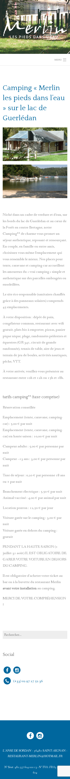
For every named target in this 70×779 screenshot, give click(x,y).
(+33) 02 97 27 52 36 (28, 681)
